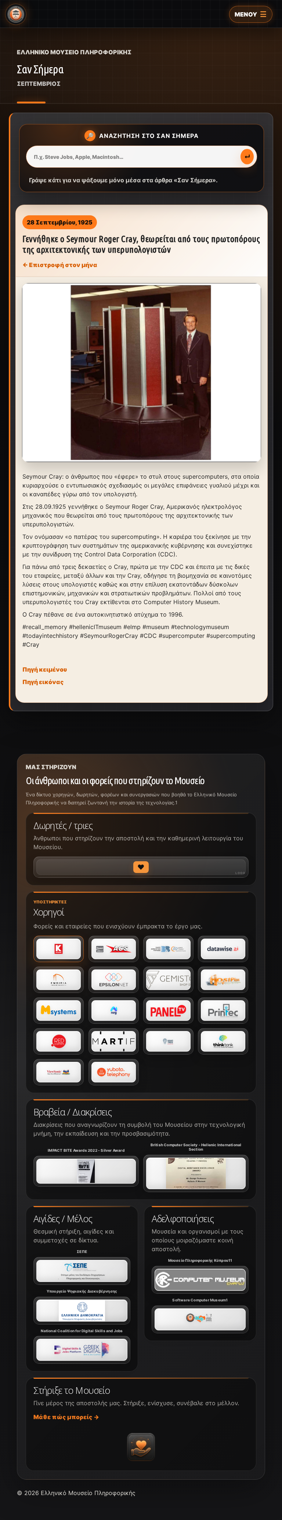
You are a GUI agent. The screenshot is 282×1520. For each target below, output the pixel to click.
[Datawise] (223, 949)
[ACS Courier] (113, 949)
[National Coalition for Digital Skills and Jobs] (81, 1350)
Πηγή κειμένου (44, 669)
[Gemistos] (168, 980)
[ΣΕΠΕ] (81, 1271)
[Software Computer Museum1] (200, 1319)
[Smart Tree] (168, 1041)
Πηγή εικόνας (43, 682)
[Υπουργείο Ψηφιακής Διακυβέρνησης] (81, 1310)
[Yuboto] (113, 1072)
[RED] (58, 1041)
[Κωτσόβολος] (58, 949)
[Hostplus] (223, 980)
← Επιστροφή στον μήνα (59, 264)
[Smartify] (113, 1041)
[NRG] (113, 1010)
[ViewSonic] (58, 1072)
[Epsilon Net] (113, 980)
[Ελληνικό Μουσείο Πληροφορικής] (15, 14)
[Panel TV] (168, 1010)
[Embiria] (58, 980)
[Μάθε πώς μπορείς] (141, 1447)
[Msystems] (58, 1010)
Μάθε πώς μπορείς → (66, 1417)
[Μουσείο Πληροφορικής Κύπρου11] (200, 1280)
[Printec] (223, 1010)
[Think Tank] (223, 1041)
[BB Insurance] (168, 949)
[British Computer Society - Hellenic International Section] (196, 1173)
